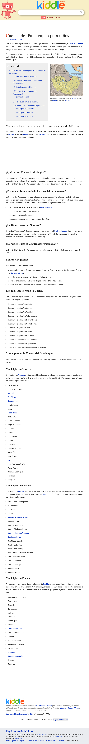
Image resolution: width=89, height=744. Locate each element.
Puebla (54, 100)
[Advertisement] (44, 26)
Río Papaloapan (76, 43)
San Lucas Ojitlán (14, 537)
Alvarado (11, 393)
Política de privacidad (47, 741)
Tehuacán (11, 652)
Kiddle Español (11, 741)
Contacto (61, 741)
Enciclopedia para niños (14, 39)
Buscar (81, 12)
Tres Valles (12, 397)
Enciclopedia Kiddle (44, 705)
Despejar (76, 12)
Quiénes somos (32, 741)
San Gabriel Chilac (15, 628)
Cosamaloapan (13, 401)
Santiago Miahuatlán (16, 656)
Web (43, 17)
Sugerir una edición (60, 719)
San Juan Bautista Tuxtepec (18, 533)
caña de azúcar (46, 207)
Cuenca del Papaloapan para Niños (20, 714)
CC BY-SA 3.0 (41, 734)
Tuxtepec (46, 494)
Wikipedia (59, 736)
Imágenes (50, 17)
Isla (9, 460)
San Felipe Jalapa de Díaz (18, 517)
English (57, 17)
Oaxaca (74, 98)
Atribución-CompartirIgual (69, 708)
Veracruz (67, 100)
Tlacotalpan (12, 413)
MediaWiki (18, 738)
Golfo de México (17, 273)
